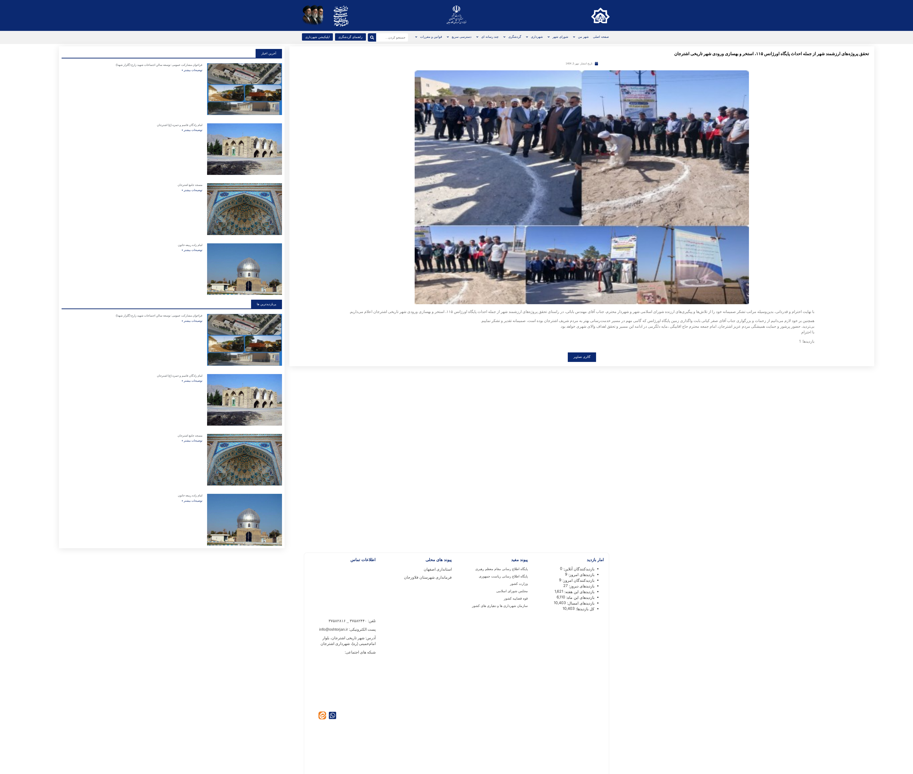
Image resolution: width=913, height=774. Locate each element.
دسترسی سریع (461, 36)
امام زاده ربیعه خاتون (190, 245)
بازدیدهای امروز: (580, 575)
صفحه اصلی (601, 36)
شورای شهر (560, 36)
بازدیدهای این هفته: (578, 592)
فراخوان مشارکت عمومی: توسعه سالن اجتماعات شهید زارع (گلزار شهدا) (159, 65)
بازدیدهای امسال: (580, 603)
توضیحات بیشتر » (192, 70)
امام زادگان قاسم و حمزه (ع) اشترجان (179, 125)
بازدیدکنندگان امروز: (577, 580)
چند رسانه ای (490, 36)
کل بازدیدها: (584, 609)
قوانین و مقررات (431, 36)
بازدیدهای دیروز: (581, 586)
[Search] (372, 37)
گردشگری (514, 36)
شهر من (583, 36)
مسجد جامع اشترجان (190, 185)
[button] (317, 37)
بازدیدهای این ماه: (579, 597)
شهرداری (537, 36)
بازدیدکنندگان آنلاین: (578, 569)
